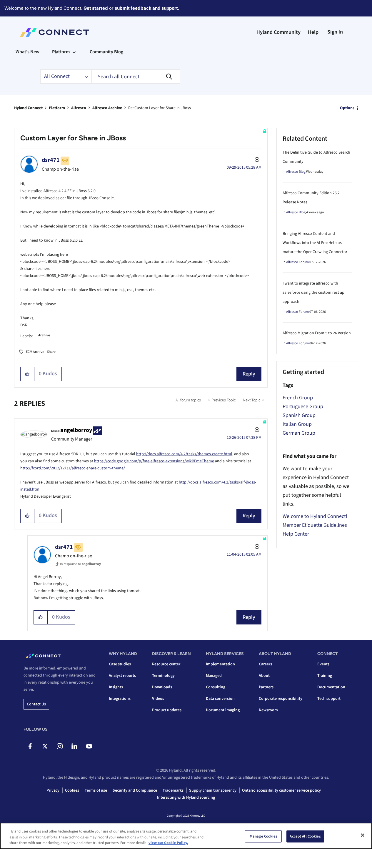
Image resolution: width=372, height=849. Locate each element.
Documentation (331, 687)
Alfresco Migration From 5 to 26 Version (317, 333)
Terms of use (96, 790)
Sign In (335, 32)
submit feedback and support (146, 8)
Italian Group (297, 424)
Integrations (120, 699)
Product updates (166, 710)
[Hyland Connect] (55, 32)
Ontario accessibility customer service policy (281, 790)
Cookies (72, 790)
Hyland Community (278, 32)
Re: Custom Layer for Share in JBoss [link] (159, 108)
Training (324, 676)
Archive (44, 335)
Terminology (163, 676)
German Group (299, 433)
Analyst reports (122, 676)
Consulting (215, 687)
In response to (80, 563)
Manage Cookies (263, 836)
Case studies (120, 664)
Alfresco (78, 108)
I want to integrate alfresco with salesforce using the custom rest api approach (314, 292)
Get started (96, 8)
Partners (266, 687)
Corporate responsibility (280, 699)
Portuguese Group (303, 406)
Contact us (36, 704)
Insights (116, 687)
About (264, 676)
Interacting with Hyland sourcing (186, 797)
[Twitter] (44, 746)
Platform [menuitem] (61, 52)
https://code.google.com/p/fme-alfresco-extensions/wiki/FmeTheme (154, 461)
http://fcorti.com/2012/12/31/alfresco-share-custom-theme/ (72, 468)
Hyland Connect (28, 108)
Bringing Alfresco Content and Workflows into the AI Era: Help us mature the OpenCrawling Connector (315, 243)
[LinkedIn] (74, 746)
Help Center (296, 534)
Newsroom (268, 710)
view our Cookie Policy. (168, 842)
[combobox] (135, 76)
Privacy (52, 790)
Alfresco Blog (296, 171)
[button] (27, 374)
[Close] (362, 835)
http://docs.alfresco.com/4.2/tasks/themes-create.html (184, 454)
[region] (186, 836)
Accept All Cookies (305, 836)
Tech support (329, 699)
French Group (298, 397)
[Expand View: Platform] (74, 52)
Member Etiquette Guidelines (315, 525)
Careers (265, 664)
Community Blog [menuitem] (106, 52)
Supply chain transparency (212, 790)
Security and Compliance (135, 790)
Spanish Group (299, 415)
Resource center (166, 664)
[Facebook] (30, 746)
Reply (249, 374)
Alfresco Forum (297, 262)
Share (51, 351)
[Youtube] (89, 746)
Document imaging (223, 710)
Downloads (162, 687)
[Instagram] (59, 746)
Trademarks (173, 790)
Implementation (220, 664)
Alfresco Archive (107, 108)
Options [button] (347, 108)
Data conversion (220, 699)
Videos (158, 699)
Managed (214, 676)
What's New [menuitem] (27, 52)
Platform (57, 108)
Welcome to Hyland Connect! (315, 516)
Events (323, 664)
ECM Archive (35, 351)
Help (313, 32)
